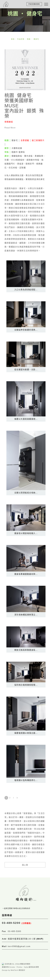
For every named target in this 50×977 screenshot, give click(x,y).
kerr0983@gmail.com (19, 946)
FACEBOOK (34, 4)
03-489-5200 (16, 922)
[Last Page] (17, 798)
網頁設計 (22, 970)
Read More (10, 128)
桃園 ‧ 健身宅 (33, 39)
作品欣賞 (20, 39)
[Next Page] (13, 798)
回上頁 (25, 865)
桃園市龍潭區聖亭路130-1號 (25, 939)
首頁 (13, 39)
